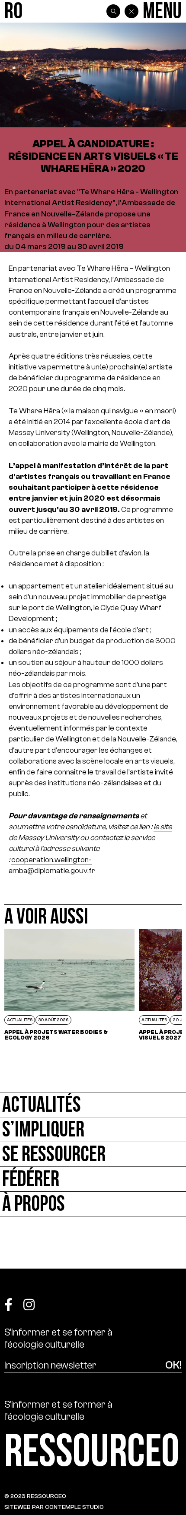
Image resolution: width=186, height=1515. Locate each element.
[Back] (131, 11)
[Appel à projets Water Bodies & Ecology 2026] (69, 984)
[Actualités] (93, 1105)
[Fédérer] (93, 1179)
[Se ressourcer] (93, 1154)
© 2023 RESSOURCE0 (35, 1496)
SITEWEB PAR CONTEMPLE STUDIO (54, 1507)
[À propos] (93, 1204)
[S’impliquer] (93, 1129)
